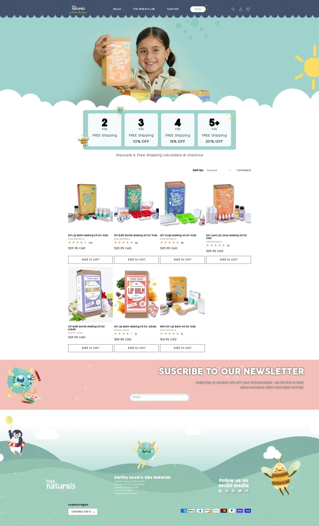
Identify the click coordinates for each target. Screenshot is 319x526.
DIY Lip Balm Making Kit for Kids (88, 235)
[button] (117, 9)
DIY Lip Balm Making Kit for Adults (135, 327)
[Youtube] (240, 491)
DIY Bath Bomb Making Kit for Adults (86, 328)
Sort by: (198, 170)
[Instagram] (220, 491)
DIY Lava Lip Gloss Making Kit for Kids (226, 236)
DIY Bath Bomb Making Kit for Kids (135, 235)
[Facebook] (233, 491)
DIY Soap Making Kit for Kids (178, 235)
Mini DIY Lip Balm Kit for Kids (178, 327)
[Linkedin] (247, 491)
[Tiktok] (227, 491)
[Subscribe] (185, 397)
